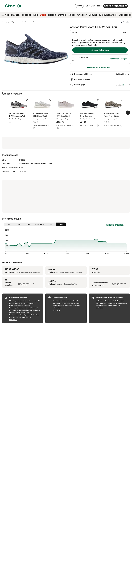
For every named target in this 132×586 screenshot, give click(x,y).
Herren (52, 14)
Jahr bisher (40, 224)
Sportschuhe (16, 22)
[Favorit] (122, 22)
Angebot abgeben (100, 50)
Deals (43, 14)
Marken (15, 14)
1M (9, 224)
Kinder (71, 14)
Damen (62, 14)
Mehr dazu (25, 319)
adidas (35, 22)
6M (29, 224)
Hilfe (99, 5)
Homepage (6, 22)
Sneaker (82, 14)
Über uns (90, 6)
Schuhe (93, 14)
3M (19, 224)
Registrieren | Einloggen (115, 5)
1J (51, 224)
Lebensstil (27, 22)
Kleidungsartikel (108, 14)
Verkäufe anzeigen (114, 225)
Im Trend (26, 14)
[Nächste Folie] (128, 113)
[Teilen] (127, 22)
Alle (7, 14)
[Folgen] (26, 100)
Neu (35, 14)
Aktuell (79, 6)
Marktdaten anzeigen (118, 59)
